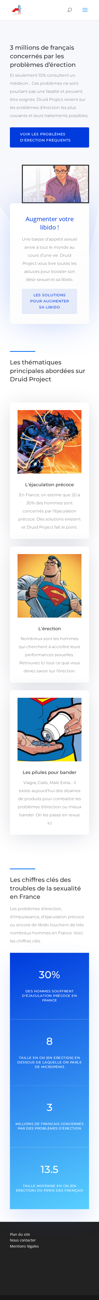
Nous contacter (23, 1240)
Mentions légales (24, 1246)
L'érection (49, 628)
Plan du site (20, 1234)
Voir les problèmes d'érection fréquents (45, 137)
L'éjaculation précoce (49, 484)
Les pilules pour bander (49, 772)
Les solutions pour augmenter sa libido (49, 301)
